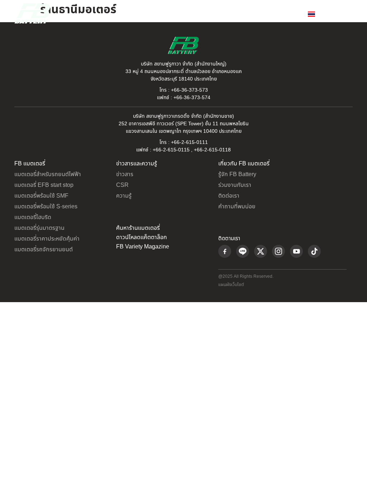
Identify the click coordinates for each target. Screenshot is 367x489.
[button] (347, 14)
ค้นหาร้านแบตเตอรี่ (138, 228)
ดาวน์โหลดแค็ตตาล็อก (141, 237)
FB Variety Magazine (142, 246)
